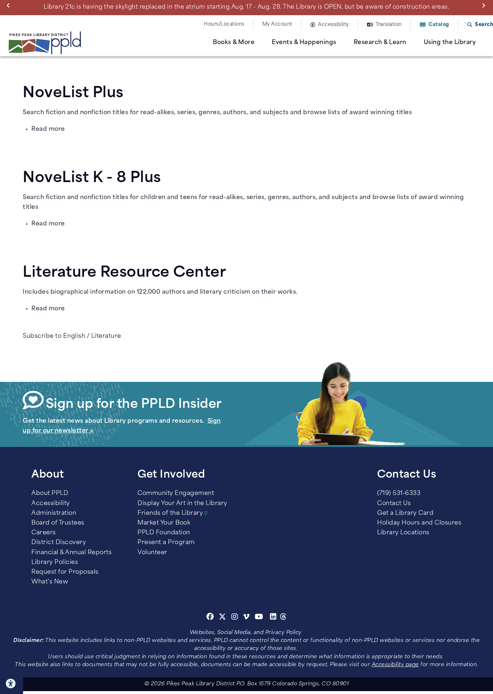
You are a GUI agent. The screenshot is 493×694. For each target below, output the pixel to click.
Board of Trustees (57, 523)
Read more (48, 129)
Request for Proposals (65, 572)
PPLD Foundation (164, 533)
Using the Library (450, 43)
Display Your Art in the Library (182, 504)
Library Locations (403, 533)
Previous (9, 5)
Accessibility (333, 24)
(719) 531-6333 (398, 493)
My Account (277, 24)
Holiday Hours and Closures (419, 523)
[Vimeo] (246, 618)
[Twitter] (222, 618)
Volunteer (152, 553)
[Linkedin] (273, 618)
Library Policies (54, 562)
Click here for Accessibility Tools (11, 683)
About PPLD (49, 493)
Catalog (438, 24)
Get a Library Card (405, 513)
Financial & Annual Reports (71, 553)
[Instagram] (235, 618)
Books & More (233, 43)
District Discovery (58, 543)
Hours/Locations (224, 24)
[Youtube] (259, 618)
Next (485, 5)
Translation (389, 24)
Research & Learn (380, 43)
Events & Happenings (304, 43)
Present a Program (166, 543)
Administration (53, 513)
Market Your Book (164, 523)
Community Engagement (176, 493)
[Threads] (283, 618)
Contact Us (394, 504)
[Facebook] (210, 618)
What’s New (49, 582)
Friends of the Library (170, 513)
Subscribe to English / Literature (72, 336)
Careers (43, 533)
